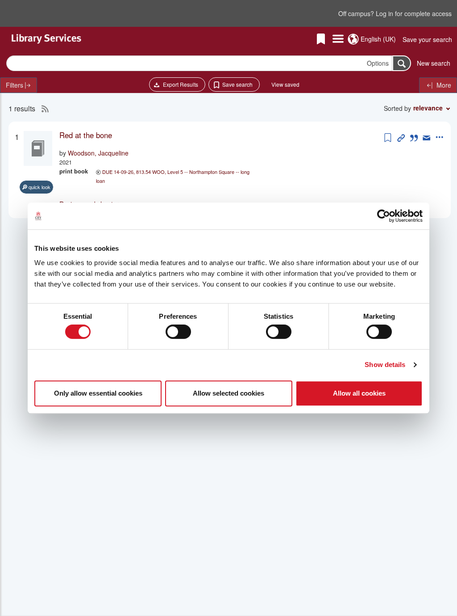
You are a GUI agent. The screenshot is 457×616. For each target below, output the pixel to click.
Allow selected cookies (228, 393)
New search (433, 63)
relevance (428, 107)
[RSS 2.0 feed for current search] (43, 108)
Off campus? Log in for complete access (395, 13)
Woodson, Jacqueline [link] (98, 152)
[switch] (178, 332)
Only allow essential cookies (98, 393)
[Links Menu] (338, 39)
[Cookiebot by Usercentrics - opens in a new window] (384, 216)
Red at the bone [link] (85, 135)
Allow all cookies (359, 393)
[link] (220, 135)
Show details (385, 364)
